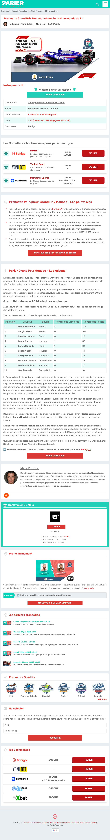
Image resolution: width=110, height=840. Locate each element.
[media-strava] (6, 495)
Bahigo (33, 150)
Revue (56, 531)
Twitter (87, 823)
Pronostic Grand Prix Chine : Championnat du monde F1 (38, 665)
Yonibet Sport (37, 164)
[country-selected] (54, 830)
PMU (11, 696)
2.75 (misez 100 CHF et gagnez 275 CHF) (49, 120)
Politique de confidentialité (60, 823)
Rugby (64, 696)
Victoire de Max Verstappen (42, 114)
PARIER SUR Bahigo (55, 95)
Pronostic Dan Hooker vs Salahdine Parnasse (33, 624)
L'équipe (45, 823)
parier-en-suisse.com (32, 823)
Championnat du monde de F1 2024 (46, 102)
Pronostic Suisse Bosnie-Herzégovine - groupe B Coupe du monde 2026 (45, 644)
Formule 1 (57, 209)
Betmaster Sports (39, 178)
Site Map (94, 823)
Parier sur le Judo (29, 696)
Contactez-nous (77, 823)
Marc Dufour (29, 468)
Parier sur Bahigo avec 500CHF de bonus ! (55, 253)
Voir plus (102, 699)
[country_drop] (57, 830)
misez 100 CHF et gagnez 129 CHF (55, 603)
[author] (5, 24)
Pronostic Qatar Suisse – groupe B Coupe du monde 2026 (39, 655)
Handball (46, 696)
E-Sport (81, 696)
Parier (56, 527)
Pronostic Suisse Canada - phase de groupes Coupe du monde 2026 (44, 634)
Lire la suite (89, 588)
